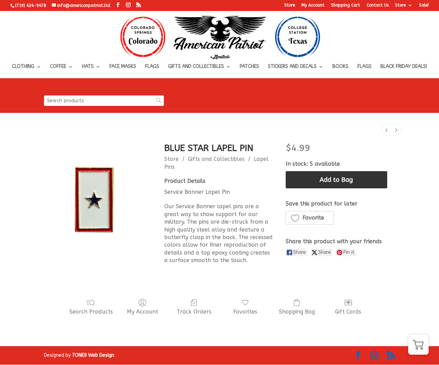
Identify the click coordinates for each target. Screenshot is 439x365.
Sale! (424, 5)
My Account (312, 5)
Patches (249, 66)
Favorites (245, 311)
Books (340, 66)
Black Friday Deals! (403, 66)
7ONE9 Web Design (93, 355)
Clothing (23, 66)
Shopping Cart (345, 5)
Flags (152, 66)
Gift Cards (348, 311)
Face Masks (122, 66)
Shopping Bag (297, 311)
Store (289, 5)
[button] (310, 218)
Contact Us (378, 5)
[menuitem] (386, 130)
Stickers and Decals (292, 66)
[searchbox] (104, 100)
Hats (88, 66)
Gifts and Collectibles (196, 66)
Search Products (91, 311)
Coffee (58, 66)
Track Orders (194, 311)
